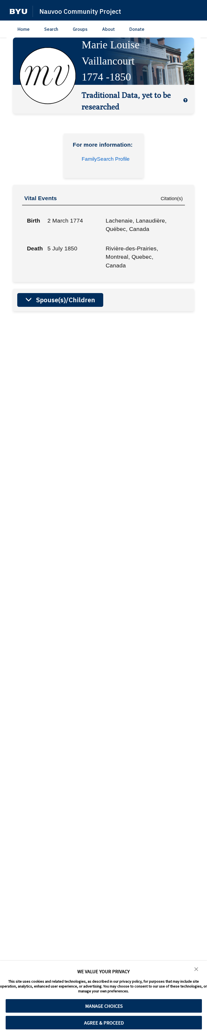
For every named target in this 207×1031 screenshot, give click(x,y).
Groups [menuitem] (80, 29)
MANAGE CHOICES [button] (104, 1006)
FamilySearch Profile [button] (106, 159)
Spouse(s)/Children (65, 299)
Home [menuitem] (24, 29)
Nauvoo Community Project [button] (80, 11)
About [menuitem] (108, 29)
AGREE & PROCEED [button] (104, 1023)
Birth (33, 220)
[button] (18, 11)
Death (35, 248)
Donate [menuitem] (136, 29)
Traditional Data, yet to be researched (126, 100)
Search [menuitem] (51, 29)
